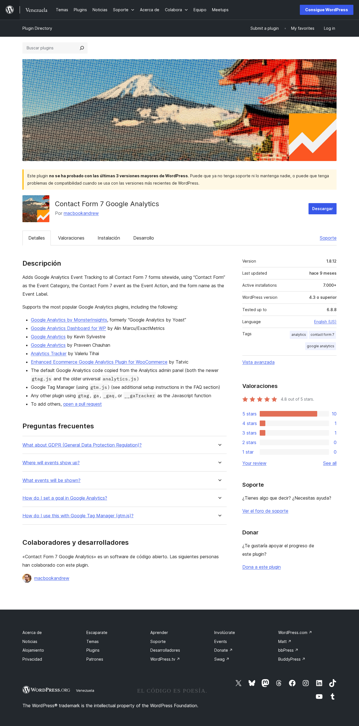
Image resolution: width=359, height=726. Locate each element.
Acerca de (32, 632)
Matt (284, 641)
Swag (221, 659)
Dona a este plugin (261, 567)
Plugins (93, 650)
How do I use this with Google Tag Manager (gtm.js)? (78, 515)
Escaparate (96, 632)
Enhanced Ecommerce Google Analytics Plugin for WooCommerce (99, 362)
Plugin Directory (37, 28)
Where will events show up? (51, 462)
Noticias (29, 641)
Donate (223, 650)
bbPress (288, 650)
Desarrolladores (165, 650)
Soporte (328, 238)
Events (220, 641)
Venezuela (85, 690)
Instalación (109, 238)
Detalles (36, 238)
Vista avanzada (258, 362)
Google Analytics (48, 336)
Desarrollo (143, 238)
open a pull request (82, 404)
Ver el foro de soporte (265, 511)
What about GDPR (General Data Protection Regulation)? (82, 445)
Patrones (94, 659)
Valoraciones (71, 238)
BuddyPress (291, 659)
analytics (298, 334)
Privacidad (32, 659)
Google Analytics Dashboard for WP (68, 328)
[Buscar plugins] (82, 48)
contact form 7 (322, 334)
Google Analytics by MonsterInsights (69, 320)
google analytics (320, 346)
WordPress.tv (165, 659)
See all (330, 463)
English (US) (325, 321)
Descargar (322, 208)
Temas (92, 641)
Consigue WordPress (326, 9)
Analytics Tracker (48, 353)
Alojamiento (33, 650)
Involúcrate (224, 632)
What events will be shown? (51, 480)
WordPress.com (295, 632)
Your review (254, 463)
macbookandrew (81, 213)
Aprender (159, 632)
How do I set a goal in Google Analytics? (64, 498)
